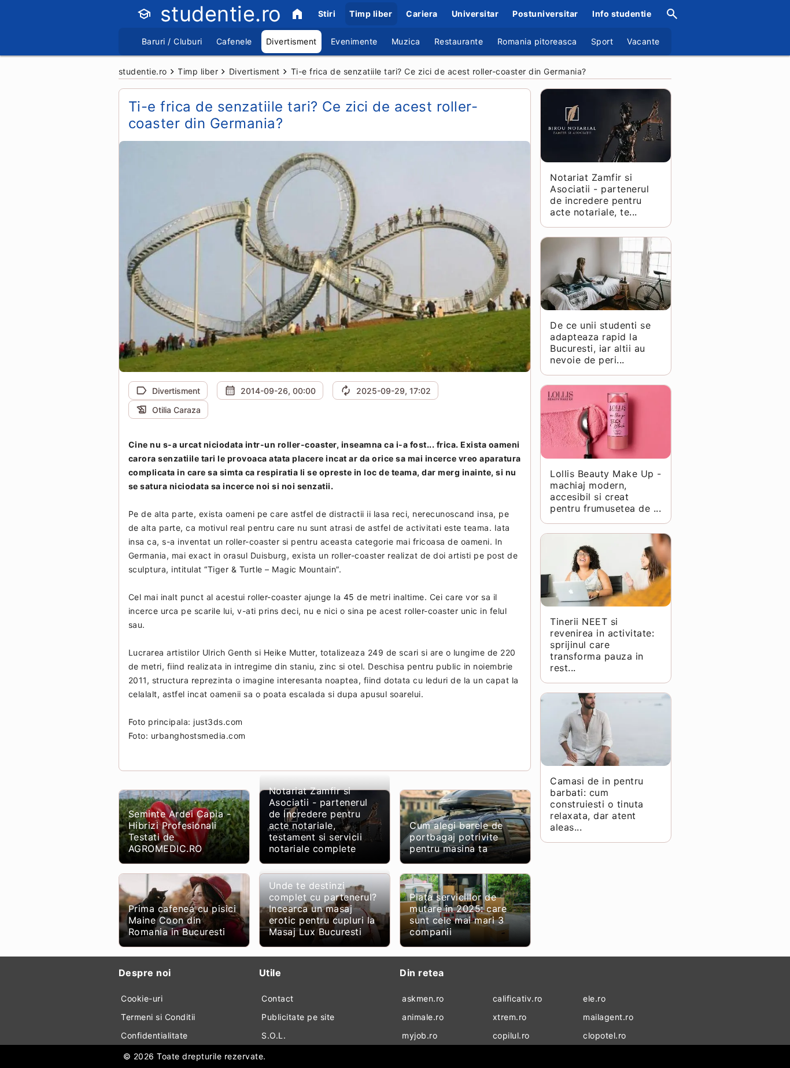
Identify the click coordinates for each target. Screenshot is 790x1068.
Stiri (327, 13)
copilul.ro (511, 1035)
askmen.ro (423, 998)
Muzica (406, 41)
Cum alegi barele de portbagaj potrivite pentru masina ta (456, 837)
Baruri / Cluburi (172, 41)
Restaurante (458, 41)
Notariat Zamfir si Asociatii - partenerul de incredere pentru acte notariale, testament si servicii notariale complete (318, 819)
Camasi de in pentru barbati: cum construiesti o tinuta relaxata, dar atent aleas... (597, 804)
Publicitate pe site (298, 1017)
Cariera (422, 13)
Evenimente (354, 41)
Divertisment (291, 41)
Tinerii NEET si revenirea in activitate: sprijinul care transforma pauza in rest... (602, 644)
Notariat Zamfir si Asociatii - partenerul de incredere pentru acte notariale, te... (599, 195)
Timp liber (370, 13)
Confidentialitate (154, 1035)
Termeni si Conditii (158, 1017)
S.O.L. (273, 1035)
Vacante (643, 41)
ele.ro (594, 998)
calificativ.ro (517, 998)
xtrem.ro (510, 1017)
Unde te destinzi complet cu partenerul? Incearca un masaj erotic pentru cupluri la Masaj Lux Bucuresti (323, 908)
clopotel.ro (604, 1035)
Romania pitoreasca (537, 41)
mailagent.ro (608, 1017)
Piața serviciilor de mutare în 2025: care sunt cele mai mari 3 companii (458, 914)
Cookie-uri (142, 998)
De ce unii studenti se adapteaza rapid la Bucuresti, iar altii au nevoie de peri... (600, 342)
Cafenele (234, 41)
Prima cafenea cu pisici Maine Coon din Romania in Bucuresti (182, 920)
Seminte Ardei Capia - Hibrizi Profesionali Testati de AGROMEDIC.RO (179, 831)
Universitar (475, 13)
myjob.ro (419, 1035)
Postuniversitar (545, 13)
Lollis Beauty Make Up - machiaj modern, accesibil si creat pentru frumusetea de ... (606, 491)
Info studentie (621, 13)
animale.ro (423, 1017)
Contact (277, 998)
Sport (602, 41)
